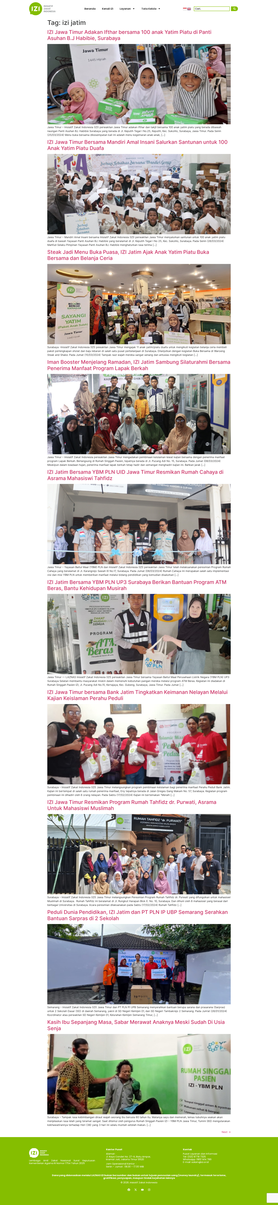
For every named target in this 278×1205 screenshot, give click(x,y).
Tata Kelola (148, 9)
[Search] (234, 8)
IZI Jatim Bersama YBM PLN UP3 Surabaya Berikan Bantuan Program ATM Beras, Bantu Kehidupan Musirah (137, 585)
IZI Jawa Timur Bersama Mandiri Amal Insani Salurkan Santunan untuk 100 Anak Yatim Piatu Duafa (137, 145)
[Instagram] (149, 1189)
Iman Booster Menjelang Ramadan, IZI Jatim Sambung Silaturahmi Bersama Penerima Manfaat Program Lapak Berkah (138, 365)
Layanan (125, 9)
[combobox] (212, 8)
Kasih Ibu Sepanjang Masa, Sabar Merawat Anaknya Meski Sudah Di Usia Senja (136, 1025)
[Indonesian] (185, 8)
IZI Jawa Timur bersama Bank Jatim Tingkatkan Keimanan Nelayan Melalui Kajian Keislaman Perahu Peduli (137, 695)
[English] (189, 8)
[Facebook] (128, 1189)
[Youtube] (142, 1189)
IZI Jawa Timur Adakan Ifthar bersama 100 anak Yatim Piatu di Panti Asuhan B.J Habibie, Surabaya (129, 35)
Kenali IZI (107, 9)
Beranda (90, 9)
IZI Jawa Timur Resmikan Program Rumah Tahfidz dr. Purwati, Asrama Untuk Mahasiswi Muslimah (131, 805)
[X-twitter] (135, 1189)
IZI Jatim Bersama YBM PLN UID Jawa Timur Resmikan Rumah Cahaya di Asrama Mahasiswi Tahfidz (135, 475)
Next (226, 1132)
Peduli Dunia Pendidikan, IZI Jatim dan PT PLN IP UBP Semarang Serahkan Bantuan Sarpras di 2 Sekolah (137, 915)
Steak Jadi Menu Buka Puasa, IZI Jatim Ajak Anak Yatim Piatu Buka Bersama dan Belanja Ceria (128, 255)
